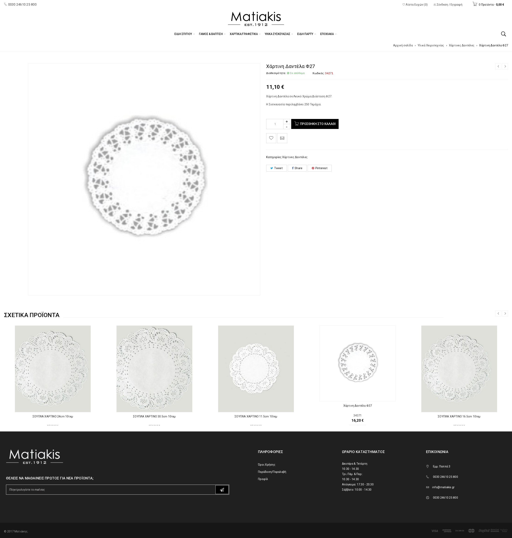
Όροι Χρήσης (266, 464)
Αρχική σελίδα (403, 45)
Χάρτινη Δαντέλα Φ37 (357, 405)
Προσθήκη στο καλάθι (318, 124)
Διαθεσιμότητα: (276, 73)
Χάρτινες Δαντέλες (461, 45)
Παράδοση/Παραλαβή (272, 471)
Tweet (278, 168)
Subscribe (222, 489)
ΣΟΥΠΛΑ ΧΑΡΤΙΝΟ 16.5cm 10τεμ (459, 416)
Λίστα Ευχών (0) (416, 4)
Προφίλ (263, 479)
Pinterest (321, 168)
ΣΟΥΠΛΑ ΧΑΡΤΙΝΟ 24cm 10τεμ (53, 416)
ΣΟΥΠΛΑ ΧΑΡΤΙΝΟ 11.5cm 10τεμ (256, 416)
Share (298, 168)
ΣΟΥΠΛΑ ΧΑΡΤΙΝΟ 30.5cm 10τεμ (154, 416)
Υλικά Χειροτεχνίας (431, 45)
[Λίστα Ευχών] (271, 138)
